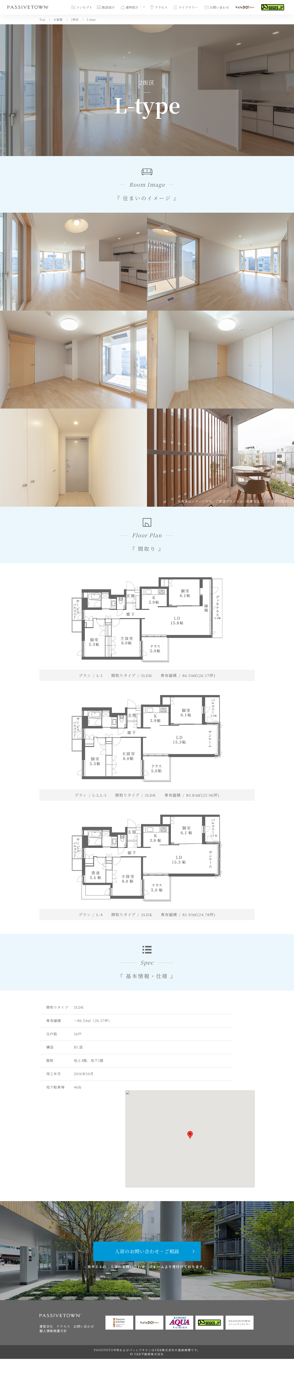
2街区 (75, 19)
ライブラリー (188, 7)
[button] (190, 1135)
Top (42, 19)
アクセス (161, 7)
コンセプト (84, 7)
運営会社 (46, 1326)
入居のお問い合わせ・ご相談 (147, 1251)
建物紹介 (132, 7)
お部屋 (58, 19)
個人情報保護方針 (53, 1331)
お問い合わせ (219, 7)
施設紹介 (108, 7)
